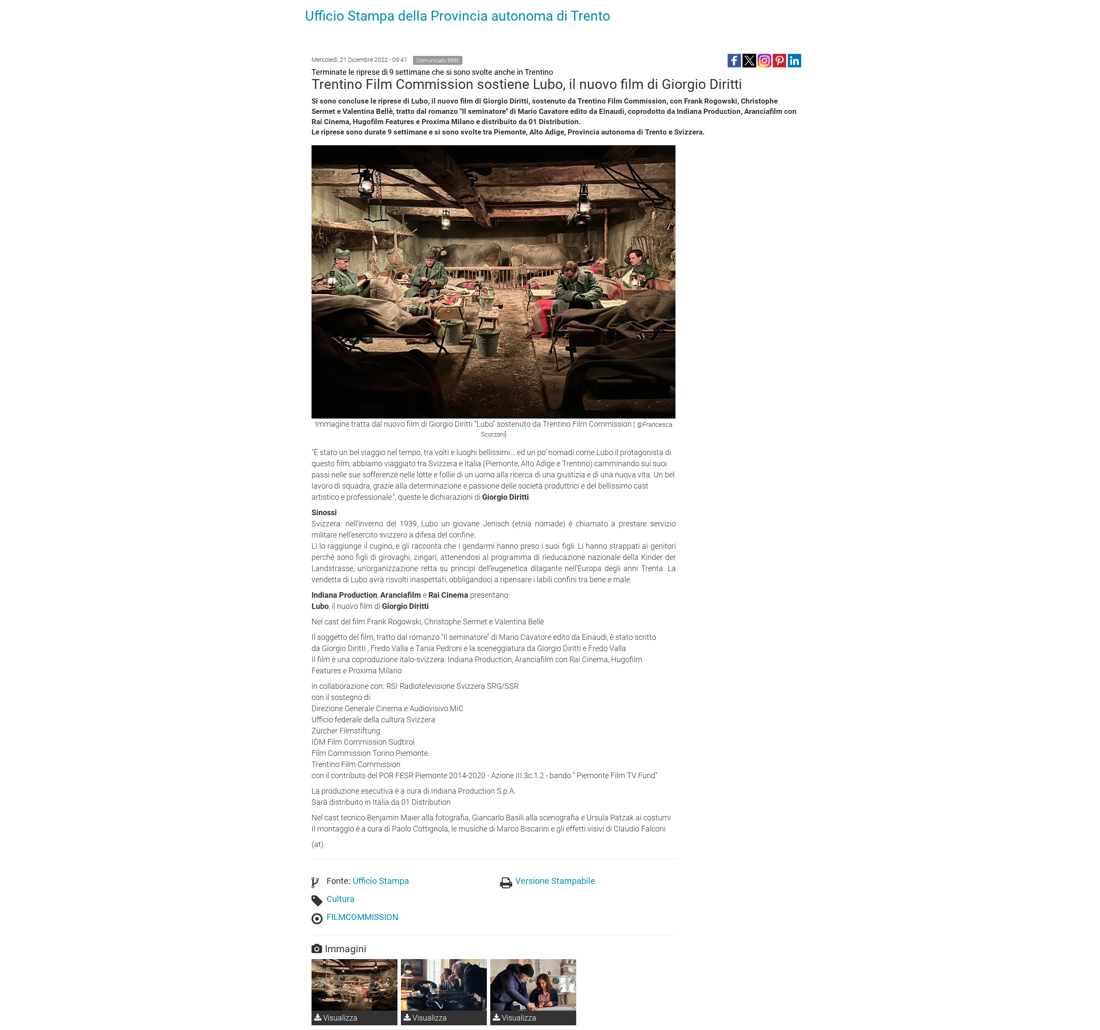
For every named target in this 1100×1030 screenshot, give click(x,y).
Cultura (340, 899)
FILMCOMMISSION (362, 917)
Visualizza (339, 1017)
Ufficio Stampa (381, 881)
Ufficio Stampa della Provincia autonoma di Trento (457, 16)
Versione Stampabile (555, 881)
